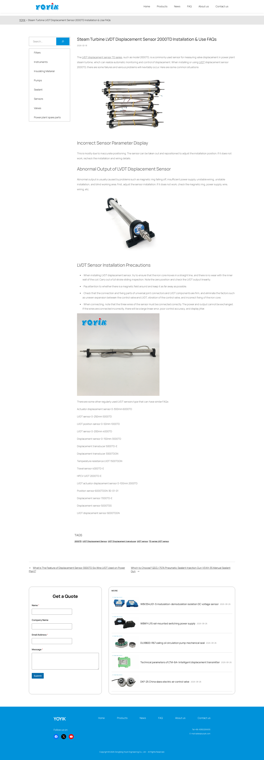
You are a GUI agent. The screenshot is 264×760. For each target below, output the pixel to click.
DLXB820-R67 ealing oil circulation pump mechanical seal (172, 642)
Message (37, 649)
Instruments (41, 62)
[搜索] (62, 41)
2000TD (78, 541)
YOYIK (60, 719)
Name (35, 605)
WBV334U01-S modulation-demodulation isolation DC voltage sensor (179, 604)
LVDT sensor (142, 541)
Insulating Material (44, 71)
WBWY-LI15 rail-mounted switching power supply (168, 623)
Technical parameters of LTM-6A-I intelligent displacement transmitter (180, 662)
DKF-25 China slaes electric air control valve (164, 681)
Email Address (40, 634)
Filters (37, 52)
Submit (38, 675)
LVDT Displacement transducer (122, 541)
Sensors (38, 98)
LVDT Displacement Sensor (94, 541)
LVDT (202, 62)
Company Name (40, 620)
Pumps (38, 80)
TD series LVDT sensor (159, 541)
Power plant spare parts (47, 117)
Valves (37, 108)
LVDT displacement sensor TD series (102, 57)
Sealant (38, 89)
